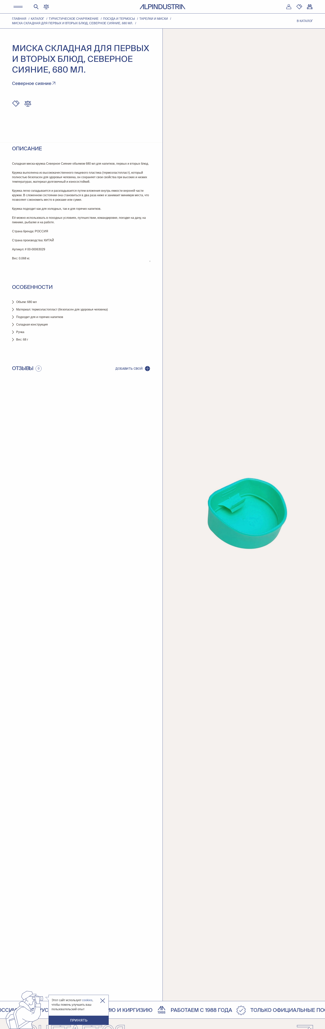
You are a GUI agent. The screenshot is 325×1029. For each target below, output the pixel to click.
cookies (87, 1000)
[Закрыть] (102, 1000)
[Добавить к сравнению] (28, 103)
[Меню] (18, 7)
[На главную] (162, 6)
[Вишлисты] (299, 6)
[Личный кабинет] (288, 6)
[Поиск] (36, 6)
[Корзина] (309, 6)
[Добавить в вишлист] (16, 103)
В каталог (305, 21)
